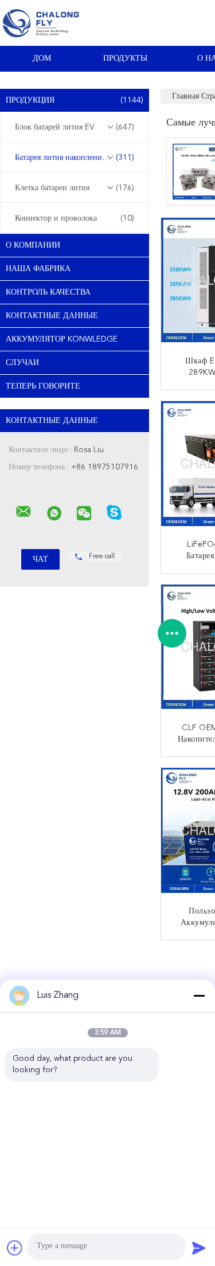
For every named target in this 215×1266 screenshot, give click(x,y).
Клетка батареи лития (74, 188)
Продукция (74, 100)
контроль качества (48, 292)
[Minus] (199, 995)
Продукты (125, 58)
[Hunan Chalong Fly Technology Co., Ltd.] (23, 512)
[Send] (199, 1247)
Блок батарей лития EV (74, 127)
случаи (22, 363)
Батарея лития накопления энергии (75, 158)
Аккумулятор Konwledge (62, 339)
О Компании (33, 245)
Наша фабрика (38, 269)
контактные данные (52, 316)
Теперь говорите (43, 386)
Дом (42, 58)
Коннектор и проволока (74, 218)
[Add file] (15, 1247)
